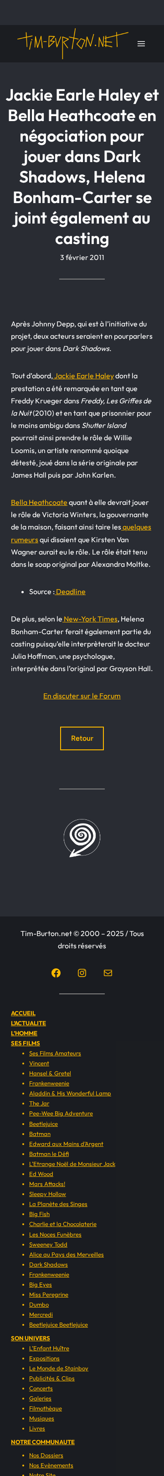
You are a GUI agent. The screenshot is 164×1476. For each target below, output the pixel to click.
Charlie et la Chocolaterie (63, 1223)
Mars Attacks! (47, 1183)
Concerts (41, 1388)
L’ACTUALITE (28, 1023)
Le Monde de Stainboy (58, 1368)
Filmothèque (45, 1408)
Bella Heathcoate (39, 502)
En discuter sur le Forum (82, 695)
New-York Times (90, 618)
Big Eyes (40, 1284)
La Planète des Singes (58, 1203)
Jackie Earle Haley (83, 375)
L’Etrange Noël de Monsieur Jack (72, 1163)
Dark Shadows (48, 1264)
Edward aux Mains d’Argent (66, 1143)
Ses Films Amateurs (55, 1053)
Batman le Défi (49, 1153)
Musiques (41, 1418)
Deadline (70, 591)
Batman (40, 1133)
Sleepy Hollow (47, 1193)
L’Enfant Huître (49, 1348)
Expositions (44, 1358)
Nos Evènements (51, 1465)
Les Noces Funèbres (55, 1234)
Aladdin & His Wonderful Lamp (70, 1093)
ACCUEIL (23, 1013)
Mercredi (41, 1314)
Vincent (39, 1063)
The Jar (39, 1103)
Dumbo (39, 1304)
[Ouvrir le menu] (141, 43)
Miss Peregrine (48, 1294)
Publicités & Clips (52, 1378)
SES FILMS (25, 1043)
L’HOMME (24, 1033)
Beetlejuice (43, 1123)
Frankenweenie (49, 1083)
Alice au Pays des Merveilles (66, 1254)
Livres (37, 1428)
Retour (82, 738)
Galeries (40, 1398)
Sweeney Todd (48, 1244)
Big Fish (39, 1213)
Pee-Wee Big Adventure (61, 1113)
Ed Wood (41, 1173)
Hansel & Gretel (50, 1073)
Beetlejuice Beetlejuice (58, 1324)
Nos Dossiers (46, 1455)
